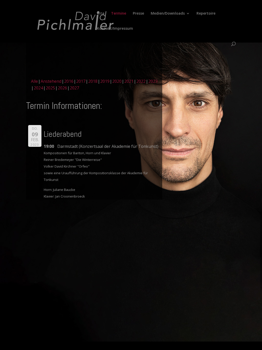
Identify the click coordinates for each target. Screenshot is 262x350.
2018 (92, 81)
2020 (117, 81)
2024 (38, 88)
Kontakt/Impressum (115, 29)
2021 (129, 81)
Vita (100, 14)
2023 (153, 81)
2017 (80, 81)
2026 (62, 88)
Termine (118, 14)
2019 (105, 81)
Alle (34, 81)
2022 (141, 81)
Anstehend (51, 81)
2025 (50, 88)
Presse (138, 14)
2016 (68, 81)
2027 (74, 88)
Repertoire (205, 14)
